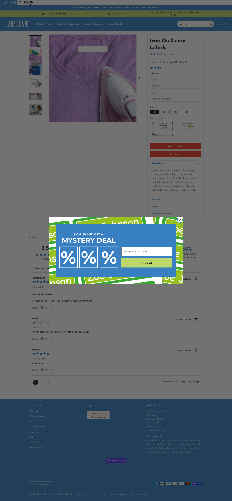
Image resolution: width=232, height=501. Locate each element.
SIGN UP (147, 263)
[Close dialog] (179, 220)
